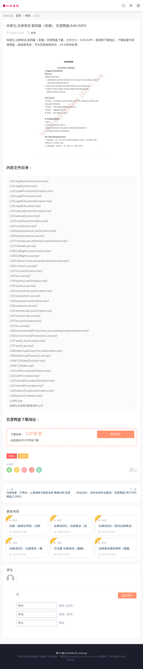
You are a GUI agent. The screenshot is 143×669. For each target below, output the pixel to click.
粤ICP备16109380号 (66, 653)
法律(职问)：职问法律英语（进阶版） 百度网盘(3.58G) (114, 526)
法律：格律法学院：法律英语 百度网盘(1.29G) (26, 526)
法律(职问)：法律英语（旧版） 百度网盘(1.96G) (70, 526)
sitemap (82, 653)
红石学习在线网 (11, 5)
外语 (33, 33)
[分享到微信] (9, 470)
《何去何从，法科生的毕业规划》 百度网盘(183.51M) (105, 493)
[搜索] (123, 5)
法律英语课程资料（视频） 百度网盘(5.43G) (115, 549)
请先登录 (115, 434)
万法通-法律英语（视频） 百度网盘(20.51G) (70, 549)
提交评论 (127, 595)
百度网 (23, 456)
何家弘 (11, 456)
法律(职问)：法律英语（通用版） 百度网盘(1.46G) (25, 549)
